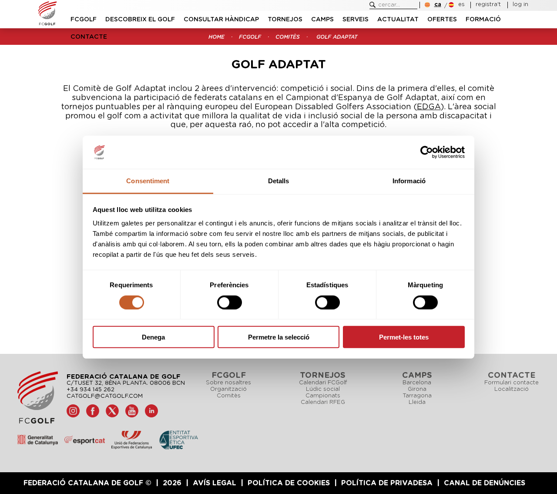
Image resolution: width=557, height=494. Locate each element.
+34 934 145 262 (90, 390)
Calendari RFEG (323, 402)
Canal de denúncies (484, 483)
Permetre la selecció (278, 337)
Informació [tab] (409, 181)
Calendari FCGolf (323, 383)
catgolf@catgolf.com (105, 396)
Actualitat (398, 20)
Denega (153, 337)
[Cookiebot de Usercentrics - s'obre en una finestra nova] (427, 152)
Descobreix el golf (140, 20)
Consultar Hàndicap (221, 20)
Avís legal (214, 483)
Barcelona (417, 383)
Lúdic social (323, 389)
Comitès (229, 396)
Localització (511, 389)
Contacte (88, 37)
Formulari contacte (511, 383)
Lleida (417, 402)
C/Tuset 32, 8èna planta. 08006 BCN (126, 383)
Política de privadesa (387, 483)
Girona (417, 389)
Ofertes (442, 20)
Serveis (355, 20)
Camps (322, 20)
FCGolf (83, 20)
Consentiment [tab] (147, 181)
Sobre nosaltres (228, 383)
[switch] (229, 302)
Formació (483, 20)
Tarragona (417, 396)
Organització (228, 389)
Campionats (322, 396)
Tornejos (285, 20)
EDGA (429, 107)
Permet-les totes (404, 337)
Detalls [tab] (278, 181)
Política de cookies (289, 483)
